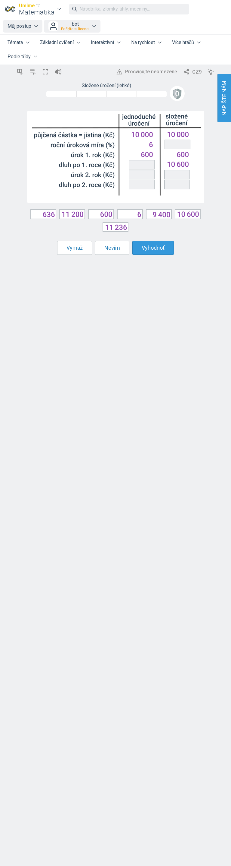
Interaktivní (102, 42)
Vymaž (74, 248)
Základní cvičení (57, 42)
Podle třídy (19, 56)
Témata (15, 42)
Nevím (112, 248)
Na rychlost (143, 42)
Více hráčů (183, 42)
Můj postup (19, 26)
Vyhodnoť (153, 248)
